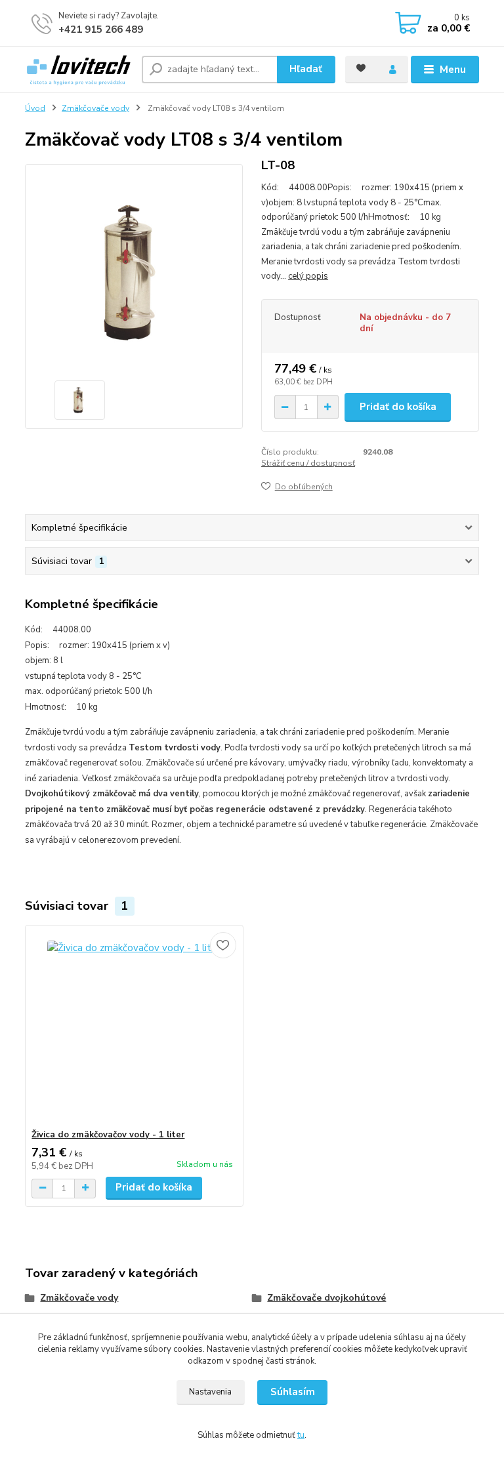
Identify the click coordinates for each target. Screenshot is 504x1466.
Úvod (35, 108)
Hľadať (305, 68)
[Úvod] (78, 69)
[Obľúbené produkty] (361, 68)
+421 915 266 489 (100, 29)
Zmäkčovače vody (95, 108)
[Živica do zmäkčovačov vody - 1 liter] (134, 1027)
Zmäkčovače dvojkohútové (326, 1298)
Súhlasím (292, 1391)
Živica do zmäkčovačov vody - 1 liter (108, 1135)
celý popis (308, 276)
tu (300, 1435)
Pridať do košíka (398, 406)
